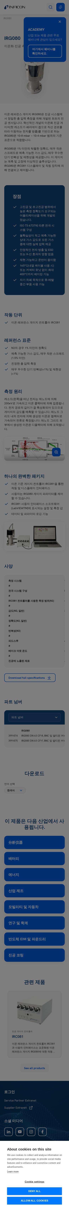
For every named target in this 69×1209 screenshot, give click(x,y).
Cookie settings (34, 1181)
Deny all (34, 1191)
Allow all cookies (34, 1200)
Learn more (13, 1171)
